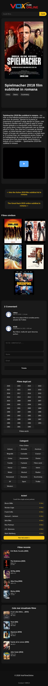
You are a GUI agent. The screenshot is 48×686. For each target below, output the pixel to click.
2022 (8, 390)
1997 (18, 412)
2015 (39, 393)
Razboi (37, 472)
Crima (8, 94)
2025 (18, 386)
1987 (39, 419)
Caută (43, 14)
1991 (39, 415)
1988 (29, 419)
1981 (18, 427)
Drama (15, 94)
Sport (24, 481)
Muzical (24, 472)
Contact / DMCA (24, 683)
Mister (10, 472)
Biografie (10, 454)
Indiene (24, 467)
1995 (39, 412)
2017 (18, 393)
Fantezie (24, 463)
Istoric (38, 467)
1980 (29, 427)
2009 (18, 401)
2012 (29, 397)
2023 (39, 386)
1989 (18, 419)
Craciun (38, 454)
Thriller (37, 481)
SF (10, 481)
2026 (8, 386)
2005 (18, 404)
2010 (8, 401)
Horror (10, 467)
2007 (39, 401)
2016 (29, 393)
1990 (8, 419)
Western (10, 486)
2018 (8, 393)
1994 (8, 415)
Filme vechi (24, 431)
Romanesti (10, 477)
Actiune (10, 449)
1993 (18, 415)
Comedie (24, 454)
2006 (8, 404)
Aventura (38, 449)
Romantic (24, 477)
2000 (29, 408)
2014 (8, 397)
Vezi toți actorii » (24, 538)
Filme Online (24, 445)
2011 (39, 397)
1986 (8, 423)
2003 (39, 404)
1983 (39, 423)
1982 (8, 427)
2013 (18, 397)
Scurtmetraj (25, 94)
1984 (29, 423)
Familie (10, 463)
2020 (29, 390)
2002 (8, 408)
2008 (29, 401)
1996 (29, 412)
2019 (39, 390)
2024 (29, 386)
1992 (29, 415)
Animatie (24, 449)
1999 (39, 408)
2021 (18, 390)
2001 (18, 408)
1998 (8, 412)
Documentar (24, 458)
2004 (29, 404)
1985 (18, 423)
